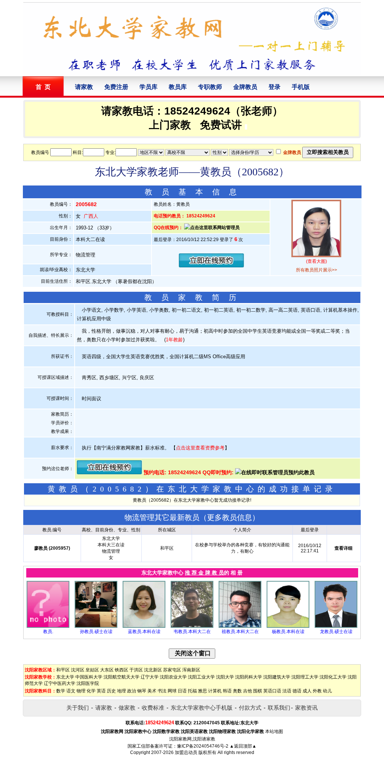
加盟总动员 (186, 752)
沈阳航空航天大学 (122, 677)
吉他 (247, 691)
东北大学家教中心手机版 (201, 707)
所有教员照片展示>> (316, 270)
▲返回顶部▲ (243, 746)
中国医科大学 (88, 677)
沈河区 (77, 670)
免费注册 (116, 87)
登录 (274, 87)
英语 (101, 691)
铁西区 (121, 670)
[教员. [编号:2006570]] (48, 626)
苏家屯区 (172, 670)
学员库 (149, 87)
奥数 (237, 691)
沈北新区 (153, 670)
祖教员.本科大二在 (240, 631)
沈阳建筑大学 (276, 677)
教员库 (178, 87)
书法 (162, 691)
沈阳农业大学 (173, 677)
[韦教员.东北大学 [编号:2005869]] (192, 626)
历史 (111, 691)
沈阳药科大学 (248, 677)
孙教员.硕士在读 (96, 631)
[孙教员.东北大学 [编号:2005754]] (96, 626)
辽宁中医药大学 (59, 683)
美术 (151, 691)
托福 (192, 691)
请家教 (84, 87)
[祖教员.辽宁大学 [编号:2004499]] (240, 626)
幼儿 (327, 691)
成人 (307, 691)
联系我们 (279, 707)
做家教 (126, 707)
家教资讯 (306, 707)
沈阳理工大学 (304, 677)
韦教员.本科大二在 (192, 631)
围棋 (257, 691)
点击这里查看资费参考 (200, 448)
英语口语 (272, 691)
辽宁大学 (150, 677)
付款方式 (250, 707)
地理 (121, 691)
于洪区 (136, 670)
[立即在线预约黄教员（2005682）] (211, 265)
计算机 (215, 691)
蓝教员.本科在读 (144, 631)
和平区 (63, 670)
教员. (48, 631)
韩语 (227, 691)
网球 (172, 691)
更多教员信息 (229, 517)
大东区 (107, 670)
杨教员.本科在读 (288, 631)
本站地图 (274, 731)
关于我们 (77, 707)
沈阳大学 (225, 677)
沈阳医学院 (87, 683)
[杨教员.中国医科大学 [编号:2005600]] (288, 626)
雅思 (202, 691)
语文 (70, 691)
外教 (317, 691)
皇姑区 (92, 670)
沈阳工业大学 (201, 677)
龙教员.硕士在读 (336, 631)
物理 (81, 691)
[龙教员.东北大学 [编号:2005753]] (336, 626)
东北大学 (65, 677)
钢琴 (141, 691)
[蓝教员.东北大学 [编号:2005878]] (144, 626)
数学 (60, 691)
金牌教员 (245, 87)
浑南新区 (191, 670)
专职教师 (210, 87)
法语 (286, 691)
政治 (131, 691)
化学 (91, 691)
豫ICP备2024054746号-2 (202, 746)
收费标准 (153, 707)
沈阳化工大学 (333, 677)
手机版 (301, 87)
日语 (182, 691)
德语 (297, 691)
